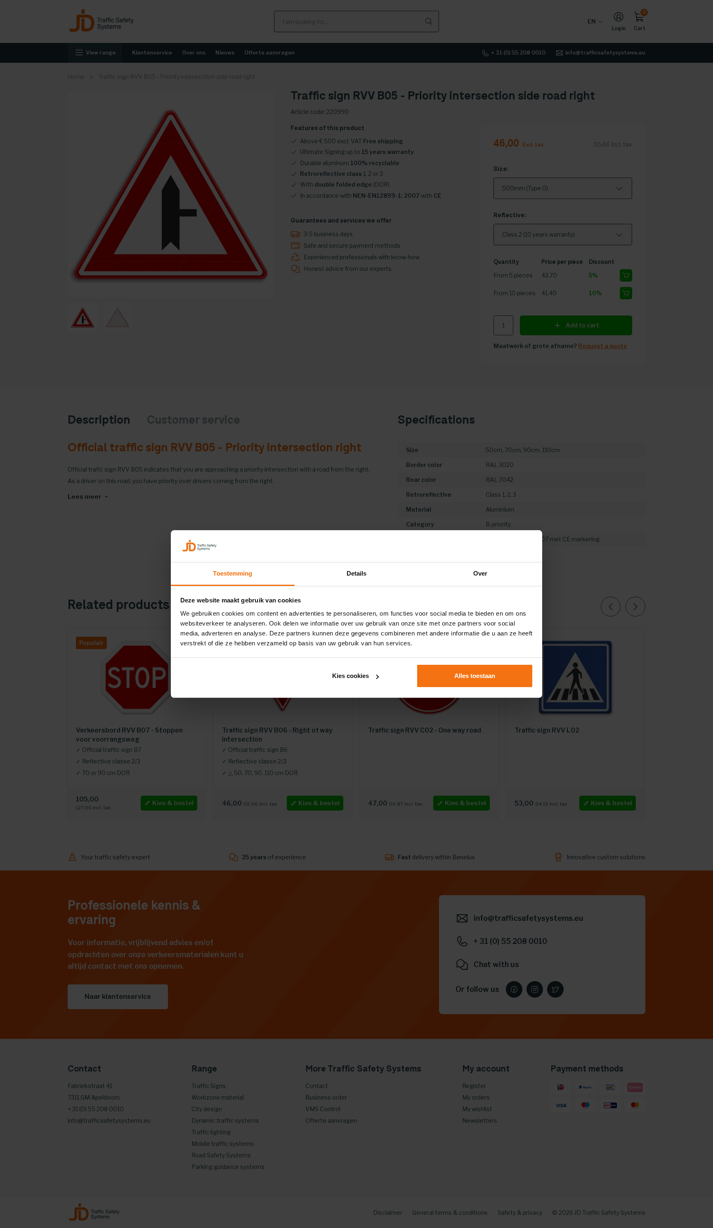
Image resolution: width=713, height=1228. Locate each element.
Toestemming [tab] (232, 573)
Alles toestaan (474, 675)
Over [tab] (480, 573)
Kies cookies (350, 675)
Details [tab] (357, 573)
